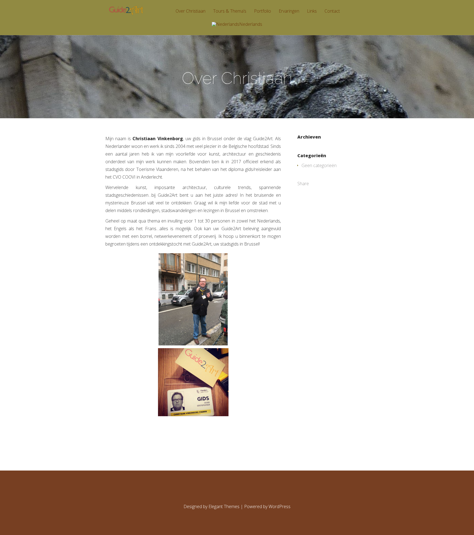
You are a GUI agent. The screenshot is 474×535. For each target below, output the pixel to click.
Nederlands (250, 24)
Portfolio (262, 11)
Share (303, 184)
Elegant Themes (223, 506)
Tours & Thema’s (229, 11)
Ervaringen (289, 11)
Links (312, 11)
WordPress (279, 506)
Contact (332, 11)
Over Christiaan (190, 11)
